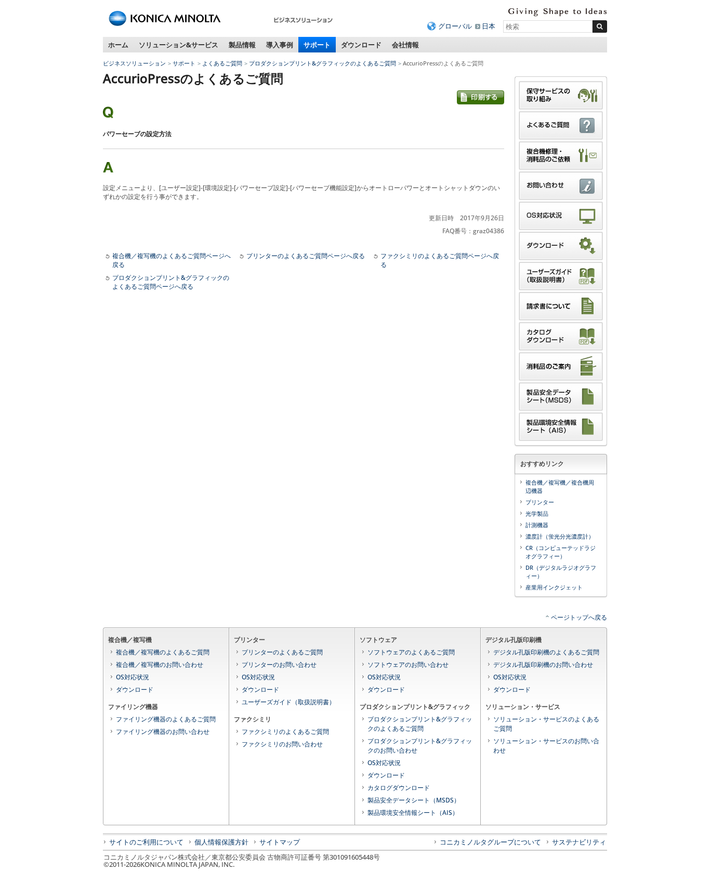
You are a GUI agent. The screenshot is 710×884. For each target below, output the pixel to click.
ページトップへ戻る (579, 617)
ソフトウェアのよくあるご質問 (411, 652)
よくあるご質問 (222, 63)
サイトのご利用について (146, 842)
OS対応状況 (132, 677)
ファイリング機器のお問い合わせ (162, 731)
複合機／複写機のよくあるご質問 (162, 652)
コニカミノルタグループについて (490, 842)
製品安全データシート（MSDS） (413, 800)
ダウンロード (361, 44)
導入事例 (279, 44)
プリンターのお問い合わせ (279, 664)
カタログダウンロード (398, 787)
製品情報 (242, 44)
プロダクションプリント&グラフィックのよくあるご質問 (322, 63)
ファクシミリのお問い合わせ (282, 744)
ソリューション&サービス (178, 44)
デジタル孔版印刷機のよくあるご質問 (546, 652)
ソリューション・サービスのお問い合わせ (546, 745)
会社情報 (405, 44)
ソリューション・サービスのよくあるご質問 (546, 724)
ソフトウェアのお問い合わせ (408, 664)
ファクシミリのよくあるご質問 (285, 731)
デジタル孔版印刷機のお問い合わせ (543, 664)
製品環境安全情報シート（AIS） (412, 812)
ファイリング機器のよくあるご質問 (166, 719)
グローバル (455, 26)
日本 (488, 26)
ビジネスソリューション (134, 63)
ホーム (118, 44)
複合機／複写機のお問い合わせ (159, 664)
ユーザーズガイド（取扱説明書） (288, 702)
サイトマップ (279, 842)
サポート (317, 44)
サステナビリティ (579, 842)
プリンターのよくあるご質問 (282, 652)
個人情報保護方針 (221, 842)
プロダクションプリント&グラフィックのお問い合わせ (419, 745)
